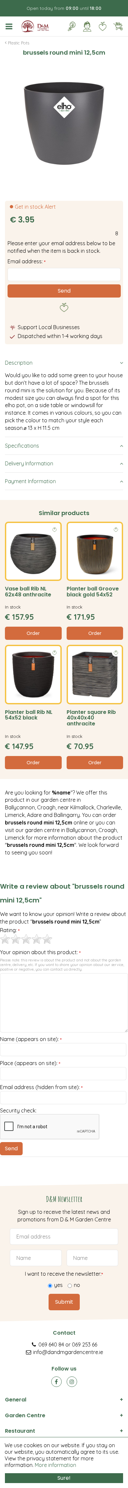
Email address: (27, 261)
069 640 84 (51, 1344)
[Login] (87, 26)
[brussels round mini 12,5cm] (64, 123)
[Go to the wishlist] (100, 26)
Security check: (18, 1110)
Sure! (64, 1478)
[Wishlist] (102, 26)
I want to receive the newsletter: (64, 1273)
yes (58, 1285)
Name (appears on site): (31, 1039)
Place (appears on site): (30, 1063)
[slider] (26, 939)
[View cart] (118, 26)
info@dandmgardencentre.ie (68, 1352)
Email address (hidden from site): (41, 1087)
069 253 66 (84, 1344)
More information (55, 1465)
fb (56, 1381)
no (77, 1285)
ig (72, 1381)
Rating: (10, 930)
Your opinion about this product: (40, 952)
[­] (10, 26)
